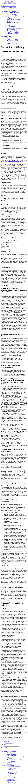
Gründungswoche (12, 35)
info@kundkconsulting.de (10, 3)
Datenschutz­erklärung (9, 743)
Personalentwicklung (12, 39)
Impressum (6, 741)
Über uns (6, 744)
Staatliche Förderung (12, 33)
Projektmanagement (12, 40)
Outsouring (10, 25)
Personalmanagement (13, 32)
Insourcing (10, 24)
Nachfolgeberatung (12, 15)
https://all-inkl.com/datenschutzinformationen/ (12, 161)
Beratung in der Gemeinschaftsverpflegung (15, 17)
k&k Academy (7, 36)
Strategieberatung (12, 31)
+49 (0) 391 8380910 (9, 2)
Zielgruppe (10, 18)
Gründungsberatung (9, 26)
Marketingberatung (12, 29)
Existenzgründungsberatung (14, 28)
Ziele (8, 37)
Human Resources (12, 14)
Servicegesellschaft (12, 22)
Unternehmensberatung (10, 11)
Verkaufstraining (11, 42)
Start (5, 10)
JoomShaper (12, 739)
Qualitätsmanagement (13, 12)
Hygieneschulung (12, 43)
